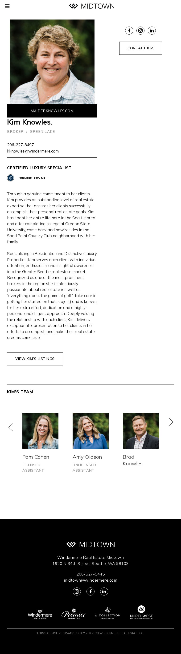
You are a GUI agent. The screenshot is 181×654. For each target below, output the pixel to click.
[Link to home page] (91, 6)
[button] (14, 426)
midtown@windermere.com (90, 580)
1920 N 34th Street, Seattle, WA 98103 (90, 563)
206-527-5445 (90, 574)
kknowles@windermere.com (33, 151)
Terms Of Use (47, 633)
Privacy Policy (73, 633)
